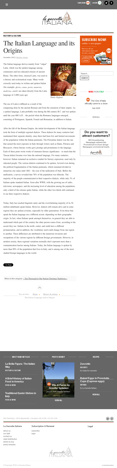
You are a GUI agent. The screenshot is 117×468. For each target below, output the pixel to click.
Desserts (83, 367)
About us (7, 430)
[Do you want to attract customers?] (96, 142)
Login (34, 433)
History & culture (12, 35)
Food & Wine (10, 385)
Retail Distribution (10, 439)
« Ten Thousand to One (33, 278)
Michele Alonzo (22, 57)
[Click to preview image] (63, 79)
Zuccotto (85, 364)
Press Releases (9, 444)
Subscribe (81, 3)
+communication (108, 465)
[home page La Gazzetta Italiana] (61, 451)
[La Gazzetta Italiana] (58, 18)
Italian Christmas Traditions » (55, 278)
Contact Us (7, 436)
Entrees (83, 384)
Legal (90, 426)
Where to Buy (8, 441)
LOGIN (94, 3)
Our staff (6, 433)
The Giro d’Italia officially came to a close (96, 102)
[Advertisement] (39, 323)
